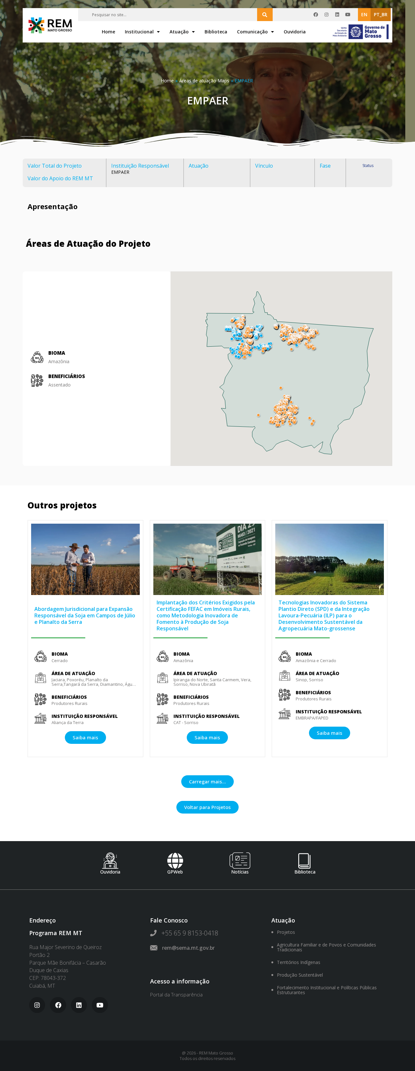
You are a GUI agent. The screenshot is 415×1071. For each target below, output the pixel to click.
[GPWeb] (175, 860)
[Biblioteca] (305, 860)
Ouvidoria (295, 32)
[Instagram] (326, 14)
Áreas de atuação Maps (204, 80)
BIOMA (60, 654)
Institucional (139, 32)
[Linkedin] (337, 14)
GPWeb (175, 872)
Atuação (179, 32)
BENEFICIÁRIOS (66, 376)
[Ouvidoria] (110, 860)
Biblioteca (216, 32)
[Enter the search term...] (265, 14)
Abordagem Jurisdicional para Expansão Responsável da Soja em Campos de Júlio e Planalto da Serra (84, 615)
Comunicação (252, 32)
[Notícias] (240, 860)
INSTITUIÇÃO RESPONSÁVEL (85, 716)
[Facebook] (315, 14)
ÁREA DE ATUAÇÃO (73, 673)
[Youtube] (347, 14)
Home (108, 32)
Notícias (240, 872)
